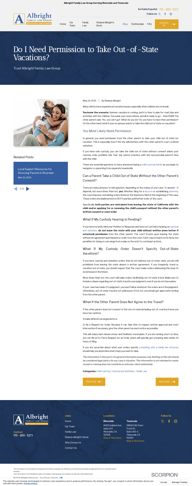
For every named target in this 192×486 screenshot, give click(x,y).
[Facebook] (165, 14)
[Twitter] (159, 14)
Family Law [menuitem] (85, 24)
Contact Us (71, 448)
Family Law (141, 371)
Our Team (70, 426)
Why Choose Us (73, 442)
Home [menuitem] (63, 24)
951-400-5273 (169, 9)
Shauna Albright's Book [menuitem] (105, 24)
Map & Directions (112, 438)
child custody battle (152, 164)
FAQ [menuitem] (149, 24)
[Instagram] (171, 14)
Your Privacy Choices (49, 478)
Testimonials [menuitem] (137, 24)
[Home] (32, 19)
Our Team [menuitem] (72, 24)
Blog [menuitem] (125, 24)
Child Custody (103, 371)
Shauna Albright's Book (77, 437)
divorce (149, 191)
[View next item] (28, 189)
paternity (173, 191)
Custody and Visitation (123, 371)
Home (68, 421)
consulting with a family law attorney (159, 347)
